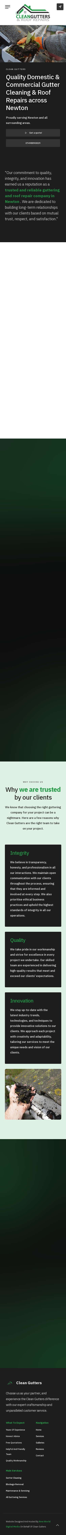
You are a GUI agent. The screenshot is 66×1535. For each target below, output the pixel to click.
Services (40, 1436)
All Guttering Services (16, 1497)
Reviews (40, 1449)
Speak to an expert (35, 1309)
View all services (35, 730)
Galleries (40, 1442)
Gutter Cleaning (13, 1478)
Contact (40, 1455)
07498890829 (33, 143)
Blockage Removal (15, 1484)
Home (38, 1430)
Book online (35, 1319)
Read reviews (35, 740)
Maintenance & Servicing (18, 1490)
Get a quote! (35, 132)
